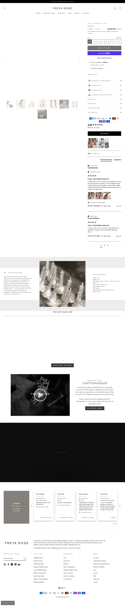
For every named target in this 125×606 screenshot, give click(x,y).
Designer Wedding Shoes (41, 567)
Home (89, 23)
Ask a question (92, 112)
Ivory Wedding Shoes (97, 23)
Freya (105, 23)
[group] (104, 125)
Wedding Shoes (49, 13)
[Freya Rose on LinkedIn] (19, 564)
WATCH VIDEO (62, 477)
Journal (95, 573)
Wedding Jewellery (39, 582)
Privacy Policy (67, 579)
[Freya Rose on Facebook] (8, 564)
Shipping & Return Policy (71, 570)
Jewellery (61, 13)
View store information (97, 68)
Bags (70, 13)
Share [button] (109, 206)
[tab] (106, 160)
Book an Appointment (69, 567)
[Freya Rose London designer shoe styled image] (53, 104)
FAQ (65, 558)
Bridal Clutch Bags (39, 576)
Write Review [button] (104, 134)
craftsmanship (80, 401)
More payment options (104, 58)
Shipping (108, 31)
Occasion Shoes (38, 561)
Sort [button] (89, 153)
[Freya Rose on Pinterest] (15, 564)
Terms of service (68, 573)
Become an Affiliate (98, 567)
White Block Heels (39, 564)
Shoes (38, 13)
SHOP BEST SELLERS (62, 365)
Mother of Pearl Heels (40, 573)
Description (91, 99)
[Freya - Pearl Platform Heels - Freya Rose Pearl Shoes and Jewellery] (10, 104)
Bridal (76, 13)
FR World (85, 13)
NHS (94, 576)
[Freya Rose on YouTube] (12, 564)
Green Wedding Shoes (40, 570)
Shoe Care (96, 579)
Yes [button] (102, 206)
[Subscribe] (25, 558)
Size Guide (118, 37)
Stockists (66, 564)
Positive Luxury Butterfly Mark (101, 564)
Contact (95, 582)
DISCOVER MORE (94, 408)
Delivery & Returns (94, 108)
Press (94, 570)
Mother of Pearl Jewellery (41, 579)
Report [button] (105, 206)
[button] (114, 29)
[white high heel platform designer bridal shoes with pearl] (42, 114)
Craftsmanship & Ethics (99, 561)
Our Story (96, 558)
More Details (92, 103)
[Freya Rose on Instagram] (5, 564)
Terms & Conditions (69, 576)
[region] (62, 1)
